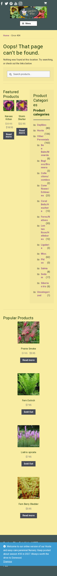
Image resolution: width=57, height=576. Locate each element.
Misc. (44, 253)
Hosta (40, 130)
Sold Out (28, 412)
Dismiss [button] (7, 561)
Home (6, 35)
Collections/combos (45, 176)
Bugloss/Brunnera (45, 164)
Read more (9, 135)
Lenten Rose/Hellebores (45, 232)
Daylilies (41, 125)
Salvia (44, 268)
